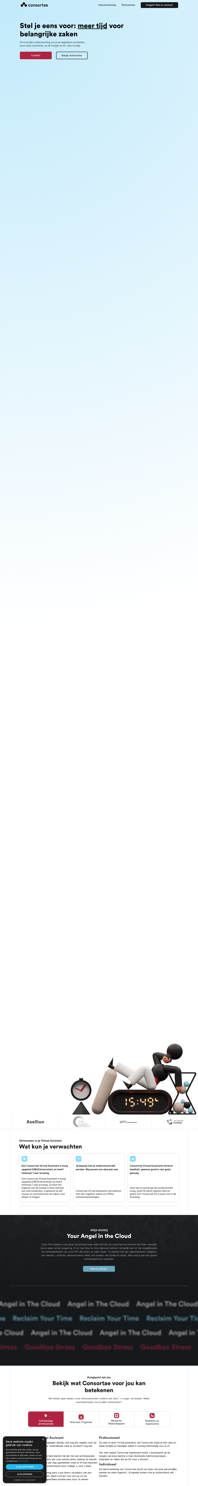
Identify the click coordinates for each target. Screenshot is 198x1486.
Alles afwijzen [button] (24, 1474)
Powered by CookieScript (25, 1480)
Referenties (128, 5)
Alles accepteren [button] (25, 1467)
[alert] (24, 1459)
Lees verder (23, 1461)
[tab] (45, 1419)
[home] (34, 5)
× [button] (43, 1439)
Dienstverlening (107, 5)
